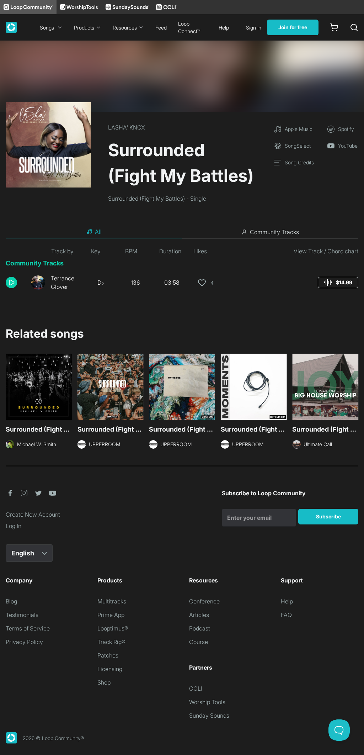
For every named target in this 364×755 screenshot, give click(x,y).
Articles (199, 614)
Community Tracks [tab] (274, 232)
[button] (15, 282)
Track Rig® (111, 641)
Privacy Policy (24, 641)
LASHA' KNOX (126, 127)
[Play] (11, 282)
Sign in (253, 28)
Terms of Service (28, 628)
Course (198, 641)
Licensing (109, 668)
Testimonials (22, 614)
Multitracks (111, 601)
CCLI (195, 688)
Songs (47, 28)
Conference (204, 601)
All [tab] (98, 231)
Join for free (292, 27)
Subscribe (328, 516)
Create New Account (33, 514)
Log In (13, 525)
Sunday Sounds (209, 715)
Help (224, 28)
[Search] (354, 27)
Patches (107, 655)
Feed (161, 28)
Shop (104, 682)
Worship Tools (207, 702)
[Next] (354, 389)
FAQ (286, 614)
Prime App (110, 614)
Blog (11, 601)
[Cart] (334, 27)
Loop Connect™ (189, 27)
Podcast (199, 628)
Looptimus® (112, 628)
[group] (338, 282)
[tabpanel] (182, 272)
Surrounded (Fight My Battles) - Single (157, 198)
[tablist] (182, 232)
